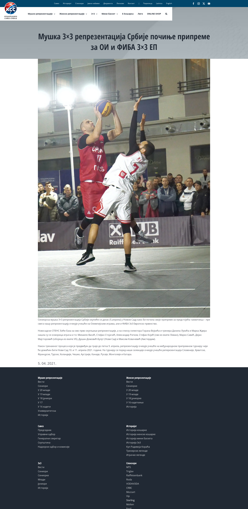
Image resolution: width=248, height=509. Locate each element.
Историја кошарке (136, 430)
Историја (43, 415)
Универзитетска (47, 410)
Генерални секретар (49, 438)
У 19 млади (44, 394)
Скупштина (44, 442)
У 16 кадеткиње (135, 402)
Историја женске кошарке (140, 434)
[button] (166, 14)
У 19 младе (132, 394)
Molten (130, 504)
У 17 (40, 402)
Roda (129, 479)
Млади (41, 479)
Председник (44, 430)
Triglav (129, 471)
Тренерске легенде (137, 450)
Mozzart (130, 492)
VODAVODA (132, 483)
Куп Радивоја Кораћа (138, 446)
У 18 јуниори (45, 398)
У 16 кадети (44, 406)
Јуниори (42, 483)
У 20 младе (132, 390)
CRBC (129, 487)
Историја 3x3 (133, 442)
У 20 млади (44, 390)
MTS (128, 467)
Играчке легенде (135, 455)
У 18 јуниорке (133, 398)
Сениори (43, 386)
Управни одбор (46, 434)
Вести (41, 381)
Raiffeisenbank (134, 475)
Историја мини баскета (139, 438)
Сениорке (131, 386)
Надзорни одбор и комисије (53, 446)
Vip (128, 496)
